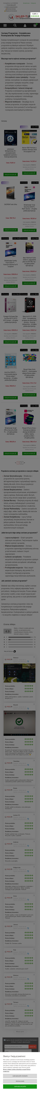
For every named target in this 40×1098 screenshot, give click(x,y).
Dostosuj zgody (20, 1081)
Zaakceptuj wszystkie (20, 1086)
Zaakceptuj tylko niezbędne (20, 1076)
